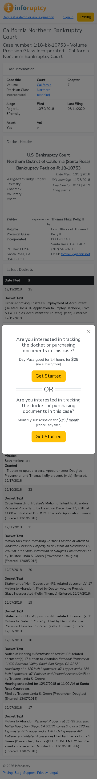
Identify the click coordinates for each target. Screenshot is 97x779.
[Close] (88, 331)
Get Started (49, 376)
